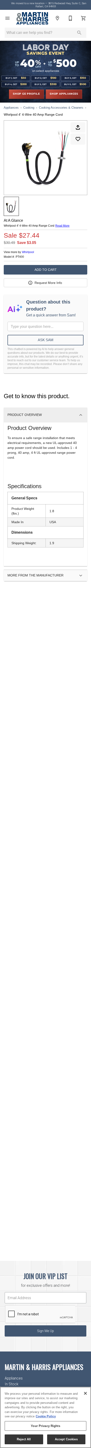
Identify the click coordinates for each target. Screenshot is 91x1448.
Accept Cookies (66, 1439)
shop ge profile (26, 94)
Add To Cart (46, 270)
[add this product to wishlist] (77, 139)
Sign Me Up (45, 1331)
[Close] (85, 1393)
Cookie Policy (46, 1416)
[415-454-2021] (70, 18)
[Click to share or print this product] (77, 127)
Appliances (11, 107)
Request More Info (48, 283)
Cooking (28, 107)
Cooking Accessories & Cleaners (61, 107)
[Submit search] (79, 33)
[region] (45, 1417)
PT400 (20, 256)
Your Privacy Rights (45, 1426)
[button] (7, 18)
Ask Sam (45, 340)
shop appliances (64, 94)
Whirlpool (28, 252)
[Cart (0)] (83, 18)
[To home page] (32, 18)
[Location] (57, 18)
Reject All (24, 1439)
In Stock (11, 1384)
